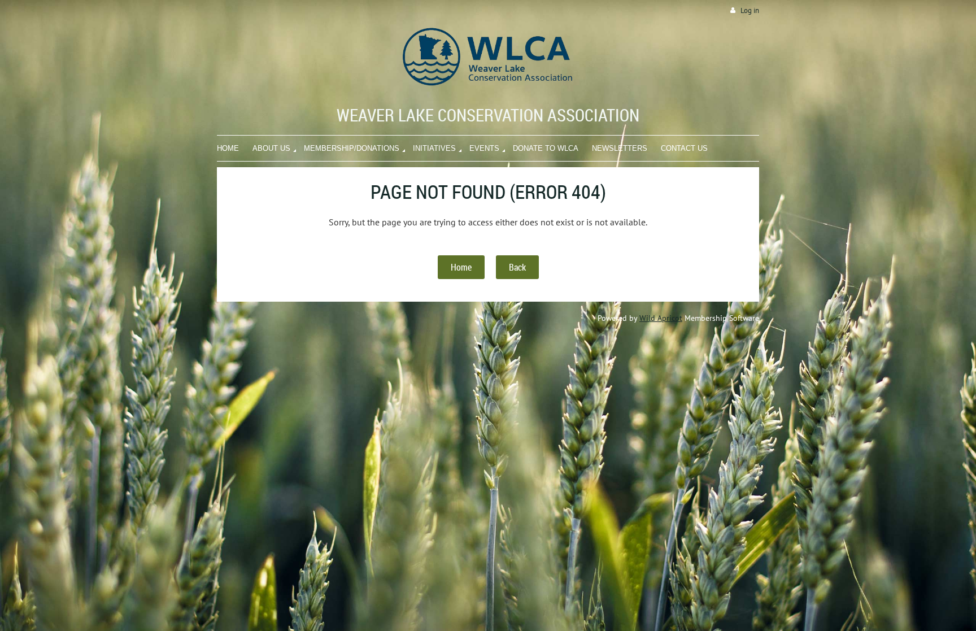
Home (461, 267)
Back (517, 267)
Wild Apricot (660, 318)
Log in (749, 10)
